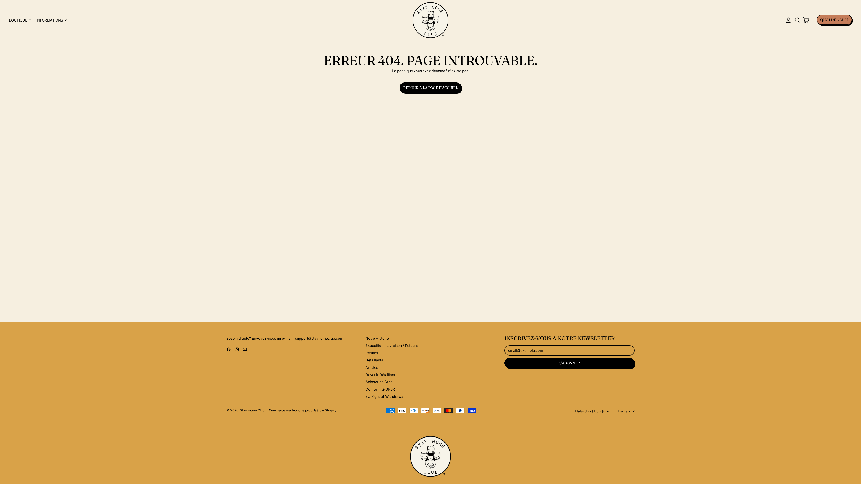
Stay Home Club (252, 410)
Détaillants (374, 360)
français (624, 411)
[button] (797, 20)
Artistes (371, 367)
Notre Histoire (377, 338)
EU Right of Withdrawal (384, 396)
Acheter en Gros (378, 382)
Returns (371, 353)
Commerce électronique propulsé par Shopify (303, 410)
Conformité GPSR (380, 389)
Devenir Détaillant (380, 374)
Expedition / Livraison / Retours (391, 345)
